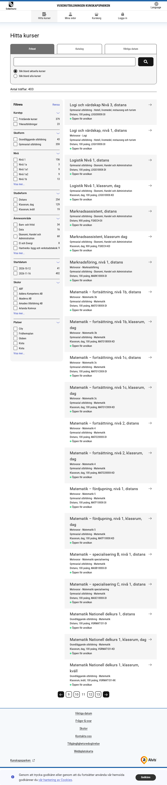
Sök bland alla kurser (30, 76)
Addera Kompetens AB (31, 293)
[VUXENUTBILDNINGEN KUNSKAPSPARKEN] (11, 6)
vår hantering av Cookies (55, 780)
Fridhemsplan (26, 333)
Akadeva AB (25, 298)
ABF (21, 288)
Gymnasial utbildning (30, 144)
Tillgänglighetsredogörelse (83, 743)
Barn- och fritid (27, 224)
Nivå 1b (23, 179)
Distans (23, 199)
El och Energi (26, 243)
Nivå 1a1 (23, 169)
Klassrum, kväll (27, 209)
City (21, 328)
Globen (22, 338)
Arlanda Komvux (27, 308)
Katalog (80, 48)
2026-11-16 (25, 273)
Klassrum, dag (26, 204)
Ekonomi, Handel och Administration (30, 236)
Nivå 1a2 (23, 174)
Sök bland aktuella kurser (32, 71)
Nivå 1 (22, 159)
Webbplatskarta (83, 751)
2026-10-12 (25, 268)
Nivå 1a (23, 164)
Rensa (56, 104)
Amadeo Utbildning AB (31, 303)
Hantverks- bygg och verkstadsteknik (38, 248)
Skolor (84, 728)
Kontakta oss (83, 736)
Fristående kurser (28, 119)
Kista (21, 343)
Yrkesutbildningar (28, 124)
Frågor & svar (84, 721)
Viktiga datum (130, 48)
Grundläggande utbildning (32, 139)
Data (21, 229)
